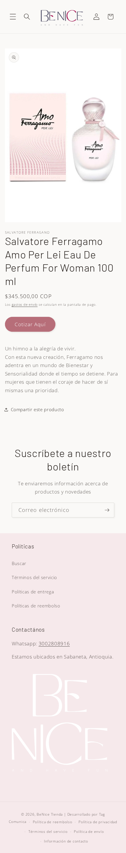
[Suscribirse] (107, 510)
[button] (13, 17)
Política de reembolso (52, 821)
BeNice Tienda (50, 814)
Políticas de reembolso (36, 606)
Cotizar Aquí (30, 324)
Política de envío (89, 831)
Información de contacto (66, 841)
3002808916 (54, 643)
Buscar (19, 563)
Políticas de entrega (33, 592)
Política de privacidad (98, 821)
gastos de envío (25, 304)
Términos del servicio (34, 577)
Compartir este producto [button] (37, 409)
